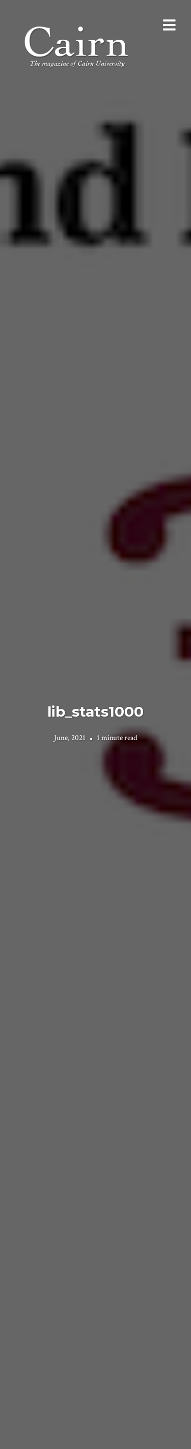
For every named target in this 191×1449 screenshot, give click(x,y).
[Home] (77, 45)
